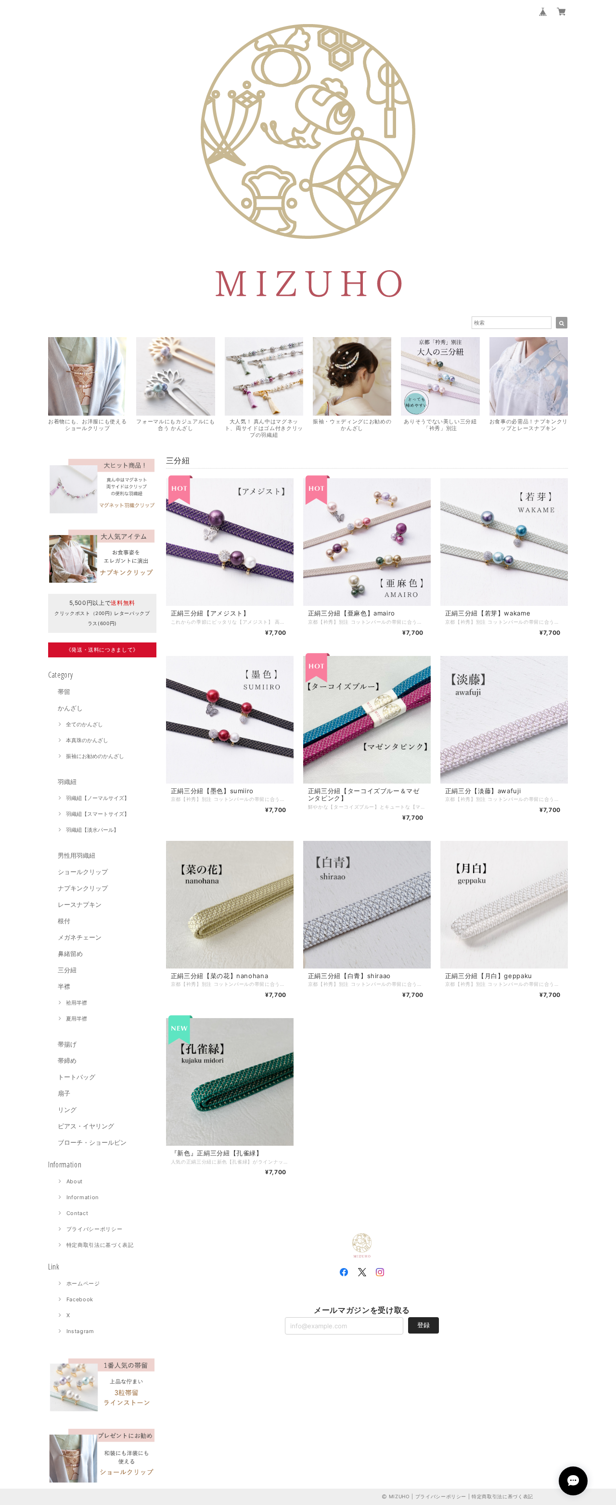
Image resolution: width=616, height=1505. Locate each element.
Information (82, 1197)
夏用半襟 (76, 1018)
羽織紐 (67, 781)
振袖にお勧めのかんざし (95, 756)
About (74, 1181)
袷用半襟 (76, 1002)
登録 (423, 1325)
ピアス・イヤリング (86, 1126)
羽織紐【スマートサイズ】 (97, 814)
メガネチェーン (80, 937)
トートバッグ (76, 1077)
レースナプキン (80, 904)
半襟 (64, 986)
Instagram (80, 1331)
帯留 (64, 691)
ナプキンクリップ (83, 888)
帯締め (67, 1060)
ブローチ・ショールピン (92, 1142)
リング (67, 1109)
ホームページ (83, 1283)
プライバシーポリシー (94, 1229)
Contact (77, 1213)
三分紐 (67, 970)
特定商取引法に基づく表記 (100, 1245)
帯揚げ (67, 1044)
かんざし (70, 708)
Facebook (79, 1299)
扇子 (64, 1093)
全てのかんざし (84, 724)
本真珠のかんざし (87, 740)
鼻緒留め (70, 953)
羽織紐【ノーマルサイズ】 (97, 798)
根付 (64, 921)
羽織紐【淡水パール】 (92, 829)
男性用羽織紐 (80, 855)
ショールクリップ (83, 872)
